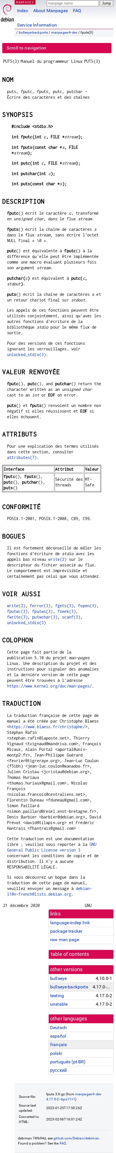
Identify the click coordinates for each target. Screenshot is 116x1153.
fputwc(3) (17, 611)
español (58, 1036)
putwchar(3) (44, 617)
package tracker (66, 931)
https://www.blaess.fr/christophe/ (47, 726)
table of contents (70, 954)
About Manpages (50, 10)
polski (56, 1053)
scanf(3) (71, 617)
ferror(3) (40, 605)
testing (57, 995)
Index (22, 10)
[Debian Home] (7, 11)
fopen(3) (87, 605)
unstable (59, 1004)
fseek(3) (66, 611)
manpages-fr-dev (64, 33)
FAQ (77, 10)
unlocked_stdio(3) (26, 354)
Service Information (37, 25)
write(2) (57, 559)
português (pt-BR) (68, 1061)
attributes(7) (22, 457)
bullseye (58, 978)
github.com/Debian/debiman (76, 1138)
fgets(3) (64, 605)
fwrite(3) (17, 617)
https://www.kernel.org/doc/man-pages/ (49, 686)
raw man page (64, 939)
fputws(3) (42, 611)
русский (58, 1070)
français (58, 1044)
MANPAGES (25, 2)
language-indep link (70, 922)
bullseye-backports (33, 33)
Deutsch (58, 1027)
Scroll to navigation (26, 48)
